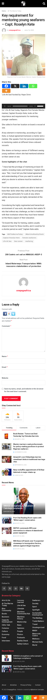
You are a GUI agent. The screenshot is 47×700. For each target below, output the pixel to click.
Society (35, 603)
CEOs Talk (6, 625)
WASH (34, 631)
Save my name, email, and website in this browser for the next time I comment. (24, 390)
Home (4, 11)
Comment (6, 326)
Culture (5, 631)
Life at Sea (21, 605)
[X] (15, 86)
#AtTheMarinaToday (15, 234)
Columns (5, 628)
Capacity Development (7, 621)
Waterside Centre (36, 635)
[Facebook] (6, 86)
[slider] (40, 106)
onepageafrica (14, 30)
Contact (37, 685)
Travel (34, 624)
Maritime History (20, 618)
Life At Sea (7, 241)
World (34, 645)
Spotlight (36, 610)
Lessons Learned (20, 601)
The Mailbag (37, 618)
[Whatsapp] (33, 86)
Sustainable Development (37, 614)
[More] (6, 91)
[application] (23, 106)
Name (5, 356)
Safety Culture (22, 644)
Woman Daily (37, 642)
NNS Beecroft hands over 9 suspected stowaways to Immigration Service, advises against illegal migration (28, 543)
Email (5, 367)
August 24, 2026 (19, 536)
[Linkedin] (24, 86)
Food (4, 638)
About (4, 685)
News (19, 625)
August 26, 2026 (10, 511)
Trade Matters (38, 621)
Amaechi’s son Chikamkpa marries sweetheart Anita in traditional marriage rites (29, 459)
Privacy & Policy (25, 685)
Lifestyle (20, 609)
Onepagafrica (11, 689)
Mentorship (21, 622)
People (20, 631)
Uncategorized (38, 627)
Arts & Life (6, 600)
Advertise (13, 685)
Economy (5, 634)
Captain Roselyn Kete (11, 238)
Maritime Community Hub (23, 613)
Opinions (20, 628)
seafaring (29, 241)
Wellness (36, 639)
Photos (20, 634)
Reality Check (22, 641)
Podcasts (21, 638)
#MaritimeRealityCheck (35, 234)
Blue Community (6, 609)
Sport (34, 607)
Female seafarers (29, 238)
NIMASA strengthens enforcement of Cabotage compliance (19, 507)
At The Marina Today (14, 11)
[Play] (5, 106)
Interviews (6, 641)
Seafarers (36, 600)
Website (5, 378)
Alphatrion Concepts (37, 689)
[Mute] (35, 106)
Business (5, 617)
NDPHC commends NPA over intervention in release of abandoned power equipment (28, 530)
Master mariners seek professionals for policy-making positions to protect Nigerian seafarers (28, 446)
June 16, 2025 (29, 30)
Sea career (18, 241)
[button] (5, 314)
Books (4, 614)
